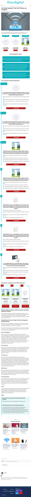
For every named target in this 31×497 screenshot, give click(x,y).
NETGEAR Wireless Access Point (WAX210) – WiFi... (25, 299)
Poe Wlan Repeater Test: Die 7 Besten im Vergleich (24, 430)
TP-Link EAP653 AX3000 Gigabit (6, 48)
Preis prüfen (5, 50)
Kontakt (11, 493)
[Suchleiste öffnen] (30, 5)
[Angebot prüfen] (5, 306)
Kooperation (12, 491)
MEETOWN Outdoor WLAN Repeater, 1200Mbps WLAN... (5, 299)
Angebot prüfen (5, 305)
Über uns (12, 489)
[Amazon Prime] (28, 286)
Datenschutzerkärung (7, 491)
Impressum (5, 489)
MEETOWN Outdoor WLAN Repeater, (25, 48)
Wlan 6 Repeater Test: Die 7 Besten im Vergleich (15, 445)
